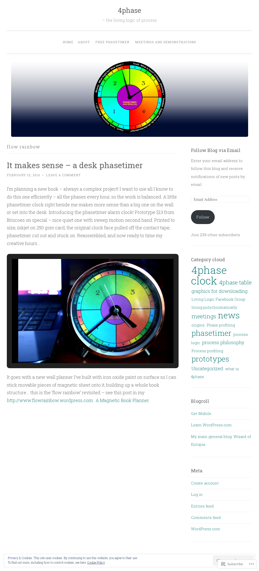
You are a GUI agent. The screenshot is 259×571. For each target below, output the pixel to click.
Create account (205, 483)
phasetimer (211, 333)
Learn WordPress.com (211, 424)
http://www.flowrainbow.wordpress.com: (51, 400)
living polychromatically (214, 307)
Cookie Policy (96, 562)
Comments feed (206, 517)
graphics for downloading (219, 291)
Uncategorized (207, 368)
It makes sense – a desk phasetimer (75, 165)
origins (198, 324)
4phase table (235, 282)
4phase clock (209, 275)
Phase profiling (221, 324)
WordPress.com (205, 528)
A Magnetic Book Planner (122, 400)
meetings (203, 316)
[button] (81, 348)
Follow (202, 216)
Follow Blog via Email (216, 150)
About (84, 42)
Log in (197, 494)
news (229, 315)
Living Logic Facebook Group (218, 299)
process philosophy (223, 342)
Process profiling (207, 350)
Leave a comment (63, 175)
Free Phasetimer (112, 42)
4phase (129, 10)
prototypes (210, 359)
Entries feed (202, 506)
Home (68, 42)
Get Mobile (201, 413)
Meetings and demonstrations (165, 42)
